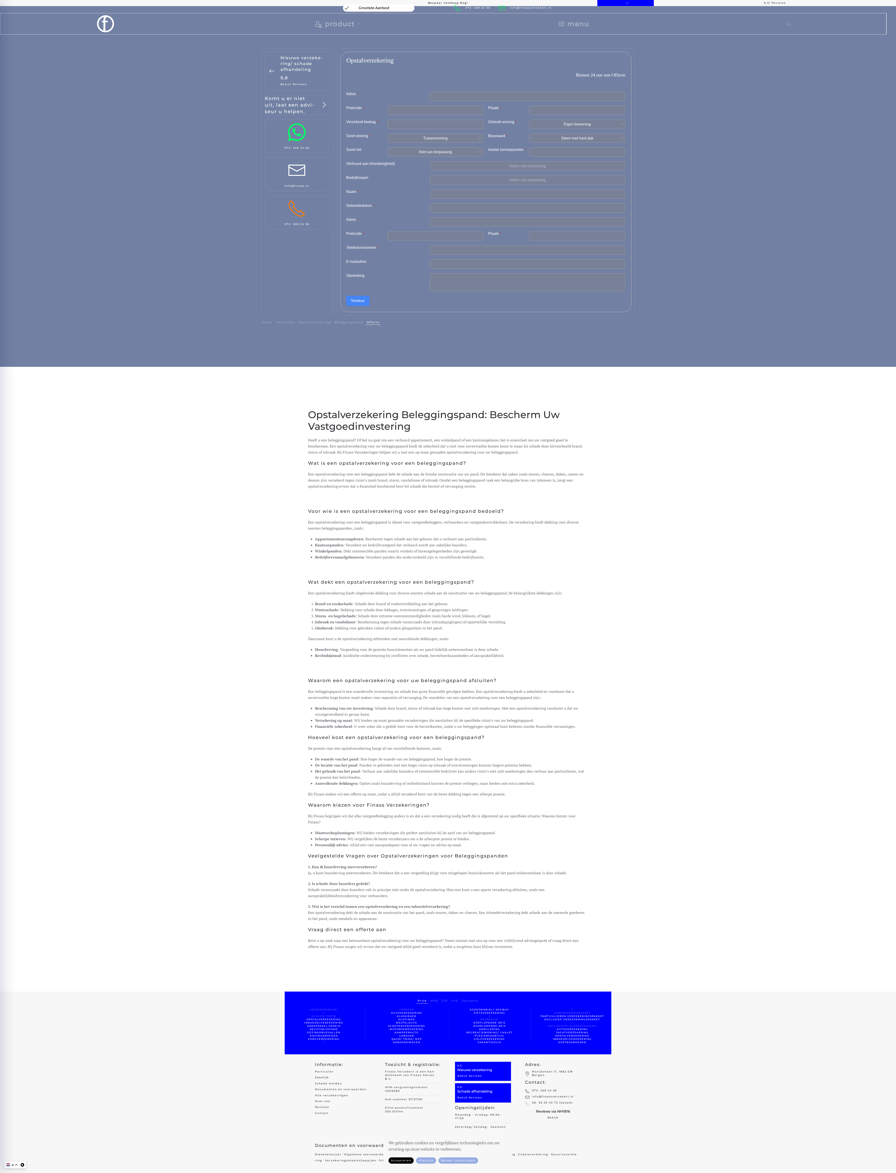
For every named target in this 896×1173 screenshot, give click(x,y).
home (267, 322)
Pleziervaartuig (489, 1035)
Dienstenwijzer (328, 1154)
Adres (352, 94)
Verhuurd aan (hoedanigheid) (370, 164)
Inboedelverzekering (323, 1022)
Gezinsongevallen (323, 1032)
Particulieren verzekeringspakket (572, 1016)
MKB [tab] (434, 1000)
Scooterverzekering (406, 1025)
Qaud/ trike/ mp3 (407, 1039)
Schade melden (328, 1083)
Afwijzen (426, 1160)
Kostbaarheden (324, 1035)
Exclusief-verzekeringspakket (572, 1019)
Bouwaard (498, 136)
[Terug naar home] (105, 23)
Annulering (489, 1029)
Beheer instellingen (458, 1160)
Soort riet (353, 150)
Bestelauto (406, 1022)
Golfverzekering (489, 1039)
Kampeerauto (407, 1032)
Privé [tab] (422, 1000)
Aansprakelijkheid (324, 1025)
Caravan (406, 1035)
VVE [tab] (455, 1000)
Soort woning (358, 136)
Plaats (494, 108)
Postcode (355, 108)
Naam (352, 192)
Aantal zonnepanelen (507, 150)
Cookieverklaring (533, 1154)
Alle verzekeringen (331, 1095)
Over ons (322, 1101)
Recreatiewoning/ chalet (489, 1032)
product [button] (340, 24)
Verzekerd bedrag (362, 122)
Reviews (322, 1107)
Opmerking (355, 276)
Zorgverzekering (324, 1039)
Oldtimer (406, 1019)
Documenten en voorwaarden (340, 1089)
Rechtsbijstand (324, 1029)
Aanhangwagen (406, 1042)
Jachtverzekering (572, 1032)
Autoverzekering (406, 1012)
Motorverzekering (407, 1029)
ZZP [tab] (444, 1000)
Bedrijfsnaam (357, 178)
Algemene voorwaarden (365, 1154)
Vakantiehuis (489, 1042)
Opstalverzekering (314, 322)
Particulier (324, 1071)
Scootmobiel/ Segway (489, 1009)
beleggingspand (349, 322)
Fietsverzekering (489, 1012)
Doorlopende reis (489, 1025)
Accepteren (401, 1160)
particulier (285, 322)
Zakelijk (322, 1077)
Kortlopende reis (489, 1022)
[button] (573, 23)
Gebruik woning (502, 122)
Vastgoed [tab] (470, 1000)
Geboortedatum (360, 206)
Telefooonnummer (362, 248)
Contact (322, 1113)
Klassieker (406, 1016)
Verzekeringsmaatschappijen (350, 1160)
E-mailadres (357, 262)
